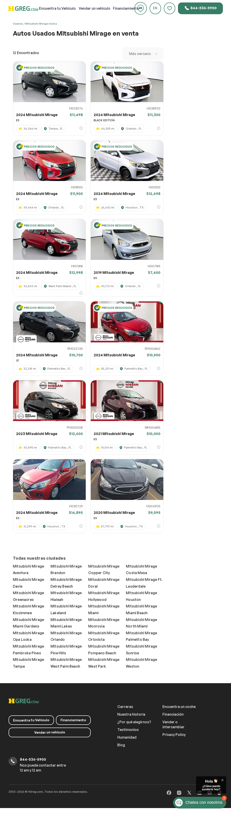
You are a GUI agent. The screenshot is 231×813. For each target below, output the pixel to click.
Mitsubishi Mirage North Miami (141, 623)
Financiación (173, 714)
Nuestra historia (131, 714)
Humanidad (126, 737)
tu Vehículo (57, 8)
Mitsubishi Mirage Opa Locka (28, 636)
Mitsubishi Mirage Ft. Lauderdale (144, 583)
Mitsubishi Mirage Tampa (28, 663)
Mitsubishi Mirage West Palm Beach (66, 663)
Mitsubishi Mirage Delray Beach (66, 583)
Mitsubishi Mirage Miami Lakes (66, 623)
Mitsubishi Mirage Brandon (66, 569)
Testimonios (128, 729)
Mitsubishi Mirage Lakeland (66, 609)
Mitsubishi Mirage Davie (28, 583)
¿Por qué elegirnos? (134, 722)
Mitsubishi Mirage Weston (141, 663)
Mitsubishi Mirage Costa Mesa (141, 569)
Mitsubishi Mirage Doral (103, 583)
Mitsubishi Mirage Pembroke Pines (28, 649)
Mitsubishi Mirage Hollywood (103, 596)
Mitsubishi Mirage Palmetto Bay (141, 636)
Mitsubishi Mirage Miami (103, 609)
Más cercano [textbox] (140, 53)
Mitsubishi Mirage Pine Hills (66, 649)
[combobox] (143, 53)
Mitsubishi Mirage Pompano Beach (103, 649)
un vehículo (94, 8)
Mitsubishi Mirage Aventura (28, 569)
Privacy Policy (174, 734)
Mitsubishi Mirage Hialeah (66, 596)
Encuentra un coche (179, 706)
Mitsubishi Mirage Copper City (103, 569)
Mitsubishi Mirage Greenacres (28, 596)
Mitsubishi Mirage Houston (141, 596)
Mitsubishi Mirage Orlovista (103, 636)
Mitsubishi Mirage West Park (103, 663)
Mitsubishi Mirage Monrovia (103, 623)
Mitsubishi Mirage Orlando (66, 636)
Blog (121, 745)
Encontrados (26, 52)
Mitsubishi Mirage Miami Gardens (28, 623)
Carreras (125, 706)
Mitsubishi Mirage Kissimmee (28, 609)
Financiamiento (126, 8)
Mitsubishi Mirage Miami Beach (141, 609)
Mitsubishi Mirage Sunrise (141, 649)
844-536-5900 (203, 8)
